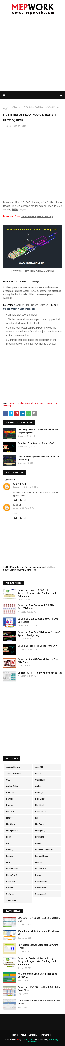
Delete (22, 500)
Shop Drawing (41, 888)
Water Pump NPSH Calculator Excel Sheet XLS (39, 933)
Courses (10, 792)
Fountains (39, 837)
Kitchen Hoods (41, 856)
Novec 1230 (11, 875)
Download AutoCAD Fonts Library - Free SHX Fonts (38, 661)
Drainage (39, 792)
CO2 (8, 780)
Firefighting (40, 831)
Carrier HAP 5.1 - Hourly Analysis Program (40, 673)
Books (38, 773)
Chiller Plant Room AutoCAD (33, 304)
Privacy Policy (47, 1035)
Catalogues (40, 780)
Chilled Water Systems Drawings (37, 216)
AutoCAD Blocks (13, 773)
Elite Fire (10, 811)
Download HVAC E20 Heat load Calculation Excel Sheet (39, 989)
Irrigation (10, 856)
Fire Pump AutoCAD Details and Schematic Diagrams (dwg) (38, 431)
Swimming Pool (42, 894)
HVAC (15, 209)
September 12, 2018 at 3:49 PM (25, 487)
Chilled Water (24, 403)
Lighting (38, 862)
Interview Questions (44, 850)
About (23, 1035)
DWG (49, 403)
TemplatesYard (28, 1039)
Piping (38, 875)
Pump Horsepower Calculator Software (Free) (38, 946)
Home (5, 107)
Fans (37, 818)
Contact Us (33, 1035)
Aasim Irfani (19, 484)
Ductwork (10, 805)
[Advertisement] (32, 54)
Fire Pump (39, 824)
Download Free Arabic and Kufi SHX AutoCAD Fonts (36, 607)
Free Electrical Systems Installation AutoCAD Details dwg (39, 458)
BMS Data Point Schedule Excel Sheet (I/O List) (39, 919)
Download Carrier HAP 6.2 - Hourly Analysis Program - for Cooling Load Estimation (37, 593)
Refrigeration (41, 881)
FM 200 (9, 818)
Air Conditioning (13, 767)
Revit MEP (10, 888)
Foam (8, 837)
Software (10, 894)
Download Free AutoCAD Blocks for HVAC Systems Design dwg (39, 634)
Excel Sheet (40, 811)
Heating (9, 850)
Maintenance (12, 869)
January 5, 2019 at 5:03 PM (23, 508)
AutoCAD (13, 403)
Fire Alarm (10, 824)
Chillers (34, 403)
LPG (8, 862)
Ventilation (11, 900)
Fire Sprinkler (12, 831)
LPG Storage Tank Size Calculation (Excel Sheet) (39, 1002)
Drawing (42, 403)
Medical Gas (40, 869)
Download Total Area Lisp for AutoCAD (36, 443)
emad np (17, 505)
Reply (16, 500)
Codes (38, 786)
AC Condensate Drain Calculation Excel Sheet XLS (38, 975)
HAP (8, 843)
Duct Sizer (39, 799)
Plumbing (10, 881)
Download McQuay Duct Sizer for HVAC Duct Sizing (38, 620)
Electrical (39, 805)
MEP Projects (15, 107)
